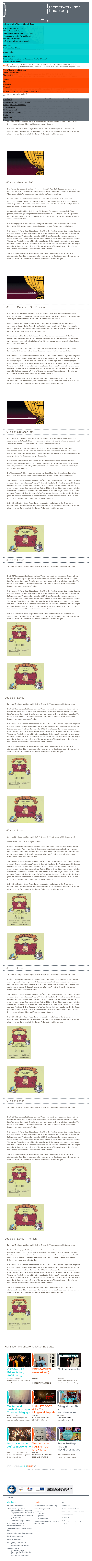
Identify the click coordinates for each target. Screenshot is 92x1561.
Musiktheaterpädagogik (11, 38)
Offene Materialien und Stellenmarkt (16, 41)
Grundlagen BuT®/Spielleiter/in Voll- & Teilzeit (22, 1516)
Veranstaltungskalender (12, 72)
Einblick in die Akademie (15, 1506)
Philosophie (7, 100)
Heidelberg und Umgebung (13, 112)
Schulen (6, 79)
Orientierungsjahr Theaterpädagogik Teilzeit (19, 24)
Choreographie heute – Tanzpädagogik (17, 36)
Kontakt (6, 115)
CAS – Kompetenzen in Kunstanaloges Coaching (16, 1524)
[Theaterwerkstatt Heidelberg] (66, 9)
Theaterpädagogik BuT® (16, 1509)
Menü (49, 21)
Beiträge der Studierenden (12, 61)
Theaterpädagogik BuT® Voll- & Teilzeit (22, 1513)
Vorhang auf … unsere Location (14, 105)
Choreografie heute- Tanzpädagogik (20, 1533)
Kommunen (7, 84)
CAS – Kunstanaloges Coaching (15, 28)
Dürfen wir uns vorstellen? (70, 1509)
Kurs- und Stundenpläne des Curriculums (21, 1553)
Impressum (7, 117)
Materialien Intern (9, 56)
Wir (35, 1466)
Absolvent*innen (9, 107)
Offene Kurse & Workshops (13, 31)
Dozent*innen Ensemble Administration (17, 102)
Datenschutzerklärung (11, 120)
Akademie (23, 1466)
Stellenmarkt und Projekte (12, 48)
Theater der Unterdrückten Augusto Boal (18, 33)
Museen (6, 82)
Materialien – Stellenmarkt (16, 1542)
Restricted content (10, 110)
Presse (45, 1469)
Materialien (7, 45)
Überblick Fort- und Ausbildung (22, 1510)
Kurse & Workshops (14, 1539)
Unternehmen (8, 87)
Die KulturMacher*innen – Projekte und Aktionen (20, 91)
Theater (30, 1466)
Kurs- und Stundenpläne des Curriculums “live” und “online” (25, 59)
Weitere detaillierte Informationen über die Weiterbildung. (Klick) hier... (67, 1420)
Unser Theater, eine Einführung (14, 70)
